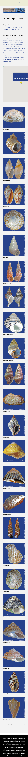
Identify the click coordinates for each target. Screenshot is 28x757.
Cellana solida (6, 591)
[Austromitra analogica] (14, 374)
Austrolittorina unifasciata (8, 360)
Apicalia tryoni (5, 257)
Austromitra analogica (7, 385)
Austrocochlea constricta (8, 334)
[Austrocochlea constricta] (14, 322)
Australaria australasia (7, 308)
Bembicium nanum (6, 488)
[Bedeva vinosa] (14, 425)
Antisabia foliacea (6, 231)
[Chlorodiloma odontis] (14, 605)
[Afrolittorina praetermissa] (14, 143)
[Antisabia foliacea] (14, 220)
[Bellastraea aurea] (14, 451)
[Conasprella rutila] (14, 707)
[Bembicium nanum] (14, 476)
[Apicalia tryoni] (14, 245)
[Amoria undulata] (14, 194)
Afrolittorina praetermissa (8, 154)
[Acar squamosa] (14, 117)
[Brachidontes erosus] (14, 502)
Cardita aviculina (6, 565)
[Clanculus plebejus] (14, 656)
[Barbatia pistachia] (14, 399)
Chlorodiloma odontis (7, 616)
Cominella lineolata (7, 693)
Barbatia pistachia (6, 411)
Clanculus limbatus (6, 642)
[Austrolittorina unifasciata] (14, 348)
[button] (21, 83)
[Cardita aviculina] (14, 553)
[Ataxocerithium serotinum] (14, 271)
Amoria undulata (6, 206)
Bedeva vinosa (6, 437)
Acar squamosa (6, 129)
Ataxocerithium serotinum (8, 283)
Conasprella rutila (6, 719)
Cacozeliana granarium (7, 539)
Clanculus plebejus (6, 668)
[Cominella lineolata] (14, 682)
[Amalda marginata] (14, 168)
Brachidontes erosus (7, 514)
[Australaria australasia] (14, 297)
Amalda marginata (6, 180)
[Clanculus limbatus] (14, 630)
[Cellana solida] (14, 579)
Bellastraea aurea (6, 462)
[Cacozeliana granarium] (14, 528)
